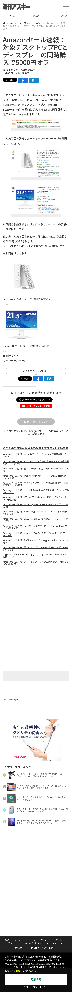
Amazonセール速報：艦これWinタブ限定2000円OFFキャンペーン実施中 (36, 469)
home (9, 23)
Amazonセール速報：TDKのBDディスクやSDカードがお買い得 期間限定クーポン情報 (36, 462)
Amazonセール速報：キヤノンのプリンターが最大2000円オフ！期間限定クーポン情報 (35, 484)
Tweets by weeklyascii (11, 699)
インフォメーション (29, 23)
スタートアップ (36, 15)
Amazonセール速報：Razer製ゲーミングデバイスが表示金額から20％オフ (35, 455)
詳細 (18, 971)
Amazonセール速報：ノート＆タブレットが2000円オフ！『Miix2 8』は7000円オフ (36, 563)
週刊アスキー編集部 (18, 73)
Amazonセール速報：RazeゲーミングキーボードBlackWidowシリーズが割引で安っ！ (35, 527)
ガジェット (46, 940)
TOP (7, 940)
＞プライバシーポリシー (36, 987)
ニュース (31, 940)
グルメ (12, 15)
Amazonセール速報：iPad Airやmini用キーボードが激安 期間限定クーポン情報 (35, 477)
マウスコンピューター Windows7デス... (27, 299)
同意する (36, 979)
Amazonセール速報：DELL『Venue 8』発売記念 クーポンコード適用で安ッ (35, 520)
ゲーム (59, 940)
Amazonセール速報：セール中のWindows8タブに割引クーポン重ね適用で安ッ (36, 491)
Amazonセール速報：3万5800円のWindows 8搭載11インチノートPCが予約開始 (35, 498)
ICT (39, 943)
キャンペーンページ (15, 360)
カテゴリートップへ (37, 421)
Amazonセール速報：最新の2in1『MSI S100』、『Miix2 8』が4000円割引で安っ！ (35, 548)
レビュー (18, 940)
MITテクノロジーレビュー (45, 948)
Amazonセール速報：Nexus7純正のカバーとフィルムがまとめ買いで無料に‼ (35, 512)
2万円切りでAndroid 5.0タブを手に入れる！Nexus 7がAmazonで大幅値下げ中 (35, 555)
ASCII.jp (21, 948)
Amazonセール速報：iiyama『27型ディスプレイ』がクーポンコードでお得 (35, 534)
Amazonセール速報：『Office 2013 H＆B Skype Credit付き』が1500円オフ (36, 541)
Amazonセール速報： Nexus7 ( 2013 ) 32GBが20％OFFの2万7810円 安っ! (35, 505)
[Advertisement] (36, 596)
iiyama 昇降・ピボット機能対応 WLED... (27, 346)
